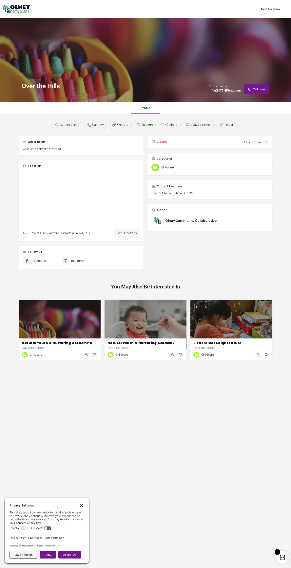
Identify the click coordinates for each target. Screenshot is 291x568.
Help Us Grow (270, 8)
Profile (145, 108)
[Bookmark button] (94, 355)
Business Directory (147, 9)
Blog (170, 9)
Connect (187, 9)
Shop (203, 9)
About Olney (86, 9)
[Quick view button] (87, 355)
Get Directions (127, 233)
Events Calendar (114, 9)
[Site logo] (17, 8)
